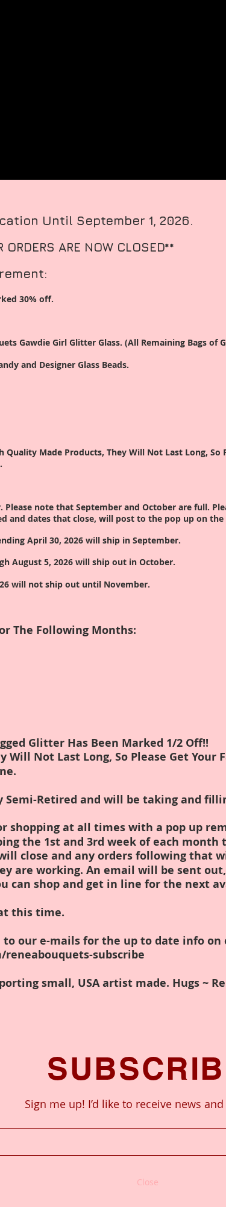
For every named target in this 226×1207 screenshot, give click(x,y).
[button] (147, 1182)
